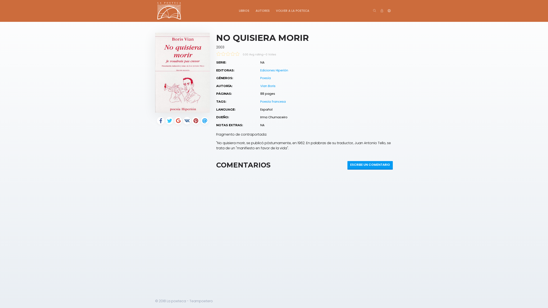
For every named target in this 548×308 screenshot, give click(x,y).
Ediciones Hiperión (274, 70)
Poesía (265, 78)
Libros (244, 11)
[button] (389, 10)
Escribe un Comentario (370, 165)
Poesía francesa (273, 101)
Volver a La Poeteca (292, 11)
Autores (263, 11)
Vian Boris (267, 86)
